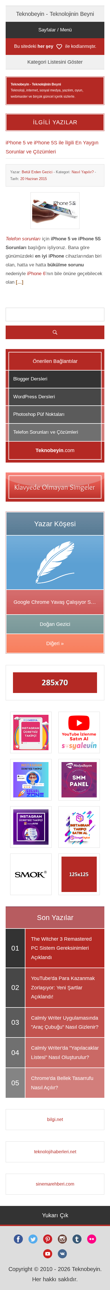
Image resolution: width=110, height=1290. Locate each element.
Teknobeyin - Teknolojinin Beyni (55, 14)
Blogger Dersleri (30, 379)
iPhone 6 (36, 273)
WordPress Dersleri (34, 396)
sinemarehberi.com (55, 1184)
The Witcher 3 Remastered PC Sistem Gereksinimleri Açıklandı (61, 948)
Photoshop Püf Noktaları (39, 414)
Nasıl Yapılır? (83, 172)
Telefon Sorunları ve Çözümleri (45, 432)
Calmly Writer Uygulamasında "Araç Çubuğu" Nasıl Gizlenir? (64, 1022)
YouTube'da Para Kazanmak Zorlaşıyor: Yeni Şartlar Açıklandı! (63, 987)
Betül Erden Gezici (37, 172)
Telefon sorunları (23, 238)
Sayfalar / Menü (55, 30)
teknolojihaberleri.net (55, 1151)
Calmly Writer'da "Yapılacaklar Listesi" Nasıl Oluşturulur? (65, 1052)
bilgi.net (55, 1119)
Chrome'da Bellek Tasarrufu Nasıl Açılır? (62, 1082)
